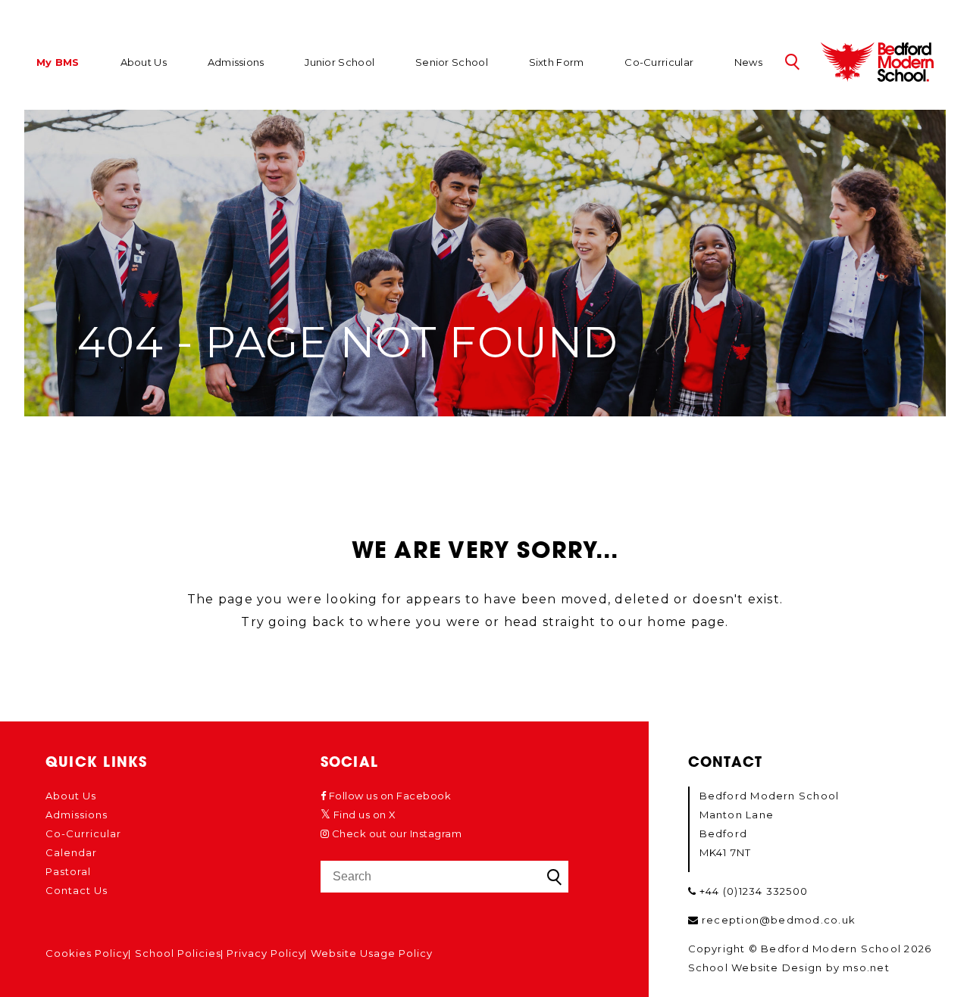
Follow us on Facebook (388, 796)
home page (686, 622)
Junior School (339, 62)
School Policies (178, 953)
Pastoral (68, 871)
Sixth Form (556, 62)
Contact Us (76, 890)
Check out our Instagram (395, 833)
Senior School (451, 62)
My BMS (58, 62)
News (748, 62)
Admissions (236, 62)
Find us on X (363, 815)
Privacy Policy (266, 953)
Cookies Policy (87, 953)
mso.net (866, 967)
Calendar (71, 852)
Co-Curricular (658, 62)
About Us (143, 62)
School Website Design (755, 967)
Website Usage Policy (372, 953)
